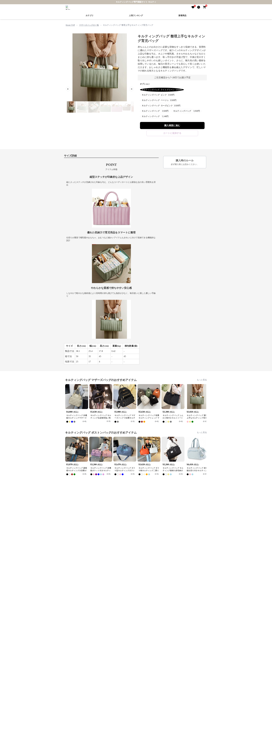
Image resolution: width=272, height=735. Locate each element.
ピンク (158, 95)
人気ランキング (136, 15)
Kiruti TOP (70, 25)
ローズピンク (161, 106)
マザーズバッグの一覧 (89, 25)
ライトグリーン (162, 90)
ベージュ (159, 100)
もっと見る (202, 380)
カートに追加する (172, 133)
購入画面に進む (172, 125)
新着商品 (182, 15)
